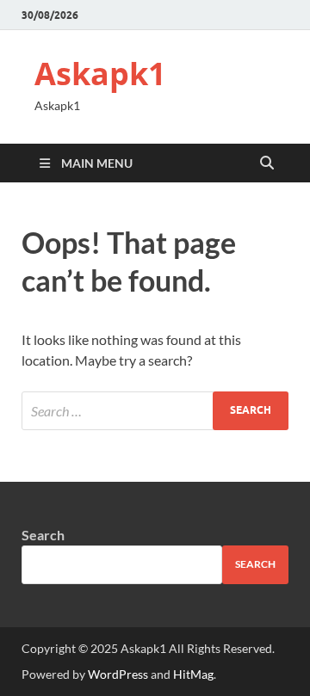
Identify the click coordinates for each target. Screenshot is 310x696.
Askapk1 (100, 73)
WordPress (118, 674)
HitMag (193, 674)
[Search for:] (155, 410)
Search (43, 535)
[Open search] (267, 163)
